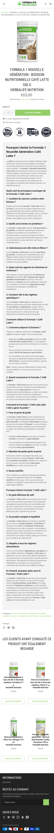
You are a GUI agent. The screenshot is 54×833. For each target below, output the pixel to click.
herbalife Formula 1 (10, 616)
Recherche (7, 782)
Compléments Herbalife (36, 614)
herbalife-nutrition (13, 825)
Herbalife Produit (25, 616)
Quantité (6, 107)
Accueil (4, 12)
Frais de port (25, 99)
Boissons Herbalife (19, 614)
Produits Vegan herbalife (41, 616)
